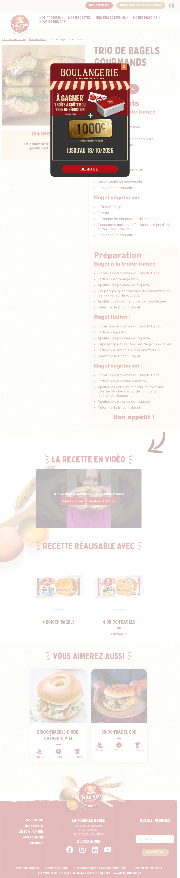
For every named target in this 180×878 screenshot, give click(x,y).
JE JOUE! (90, 169)
